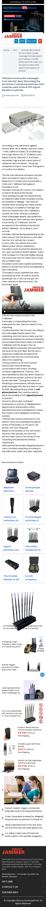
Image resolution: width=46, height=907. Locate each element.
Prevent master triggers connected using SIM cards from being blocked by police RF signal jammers (23, 810)
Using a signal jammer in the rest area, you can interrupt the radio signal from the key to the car (23, 826)
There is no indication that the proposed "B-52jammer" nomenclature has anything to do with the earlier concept (12, 518)
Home (6, 50)
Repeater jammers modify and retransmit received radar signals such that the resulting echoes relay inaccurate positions (12, 489)
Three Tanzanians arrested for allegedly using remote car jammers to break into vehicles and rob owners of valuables (24, 818)
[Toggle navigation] (40, 41)
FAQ (15, 50)
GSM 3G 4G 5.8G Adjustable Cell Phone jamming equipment (29, 761)
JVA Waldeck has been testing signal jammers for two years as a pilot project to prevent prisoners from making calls (22, 627)
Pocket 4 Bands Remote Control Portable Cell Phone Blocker (29, 728)
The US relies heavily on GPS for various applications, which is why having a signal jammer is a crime (12, 577)
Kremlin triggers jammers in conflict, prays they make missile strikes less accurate (10, 667)
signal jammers (34, 395)
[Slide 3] (27, 29)
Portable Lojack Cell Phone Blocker (29, 745)
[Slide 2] (23, 29)
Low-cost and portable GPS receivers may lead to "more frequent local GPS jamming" (12, 713)
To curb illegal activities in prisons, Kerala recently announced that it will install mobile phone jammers (33, 518)
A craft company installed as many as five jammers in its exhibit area (33, 577)
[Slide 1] (18, 29)
